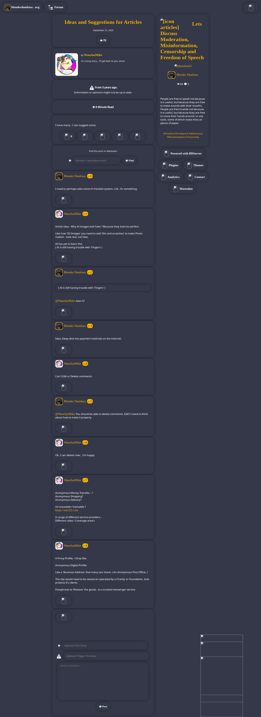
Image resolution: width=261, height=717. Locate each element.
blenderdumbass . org (25, 7)
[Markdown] (137, 136)
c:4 (85, 363)
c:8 (85, 545)
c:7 (85, 480)
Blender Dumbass (75, 176)
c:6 (85, 442)
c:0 (90, 176)
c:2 (90, 272)
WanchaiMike (93, 55)
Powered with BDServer (186, 153)
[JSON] (120, 136)
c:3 (90, 325)
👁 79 (103, 40)
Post (104, 706)
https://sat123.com (66, 510)
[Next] (85, 136)
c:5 (90, 401)
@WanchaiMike (65, 300)
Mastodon (186, 188)
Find (131, 160)
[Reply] (63, 200)
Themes (198, 165)
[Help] (63, 617)
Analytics (173, 177)
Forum (58, 7)
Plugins (173, 165)
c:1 (85, 213)
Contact (199, 177)
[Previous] (102, 136)
